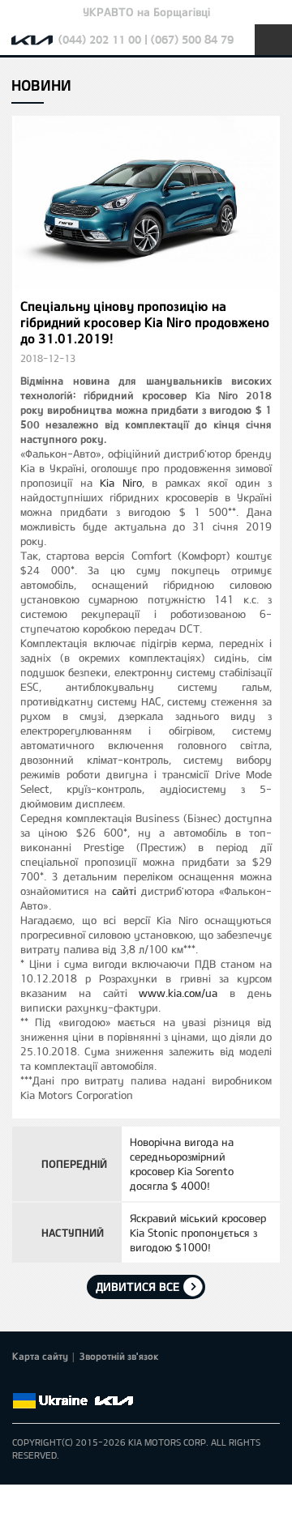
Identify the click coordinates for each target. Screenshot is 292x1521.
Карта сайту (40, 1355)
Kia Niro (121, 482)
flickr (135, 1381)
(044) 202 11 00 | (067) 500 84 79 (146, 39)
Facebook (22, 1381)
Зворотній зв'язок (119, 1355)
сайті (124, 890)
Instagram (112, 1381)
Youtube (90, 1381)
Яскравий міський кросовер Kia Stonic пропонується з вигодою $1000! (198, 1233)
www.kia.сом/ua (178, 992)
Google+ (67, 1381)
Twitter (44, 1381)
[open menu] (273, 39)
